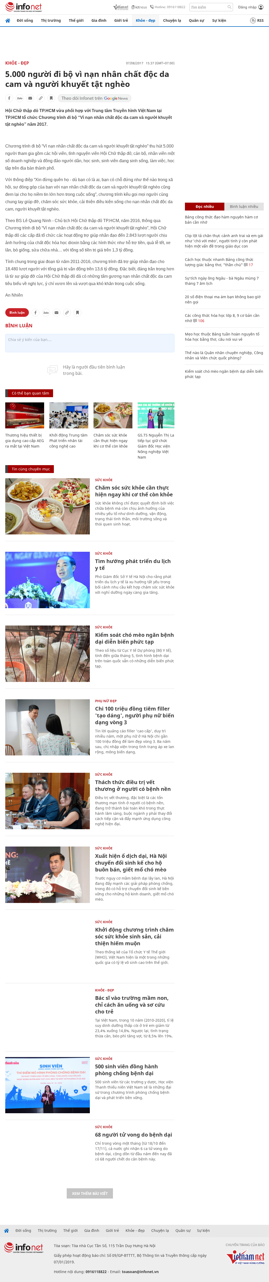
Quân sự (196, 20)
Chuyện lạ (172, 20)
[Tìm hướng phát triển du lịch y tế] (47, 580)
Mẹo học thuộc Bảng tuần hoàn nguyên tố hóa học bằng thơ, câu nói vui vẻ (222, 337)
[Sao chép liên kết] (41, 98)
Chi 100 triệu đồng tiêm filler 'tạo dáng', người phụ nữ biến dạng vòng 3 (134, 715)
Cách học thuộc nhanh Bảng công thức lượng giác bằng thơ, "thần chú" (219, 262)
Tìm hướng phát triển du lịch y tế (133, 564)
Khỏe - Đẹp (17, 63)
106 (200, 320)
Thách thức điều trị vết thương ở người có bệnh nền (133, 785)
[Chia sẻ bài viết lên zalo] (20, 98)
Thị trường (51, 20)
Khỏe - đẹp (145, 20)
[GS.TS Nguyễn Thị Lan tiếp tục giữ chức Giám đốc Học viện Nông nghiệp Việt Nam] (157, 415)
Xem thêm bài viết (90, 1193)
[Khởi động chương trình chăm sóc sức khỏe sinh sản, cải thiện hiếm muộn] (47, 948)
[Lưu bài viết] (51, 98)
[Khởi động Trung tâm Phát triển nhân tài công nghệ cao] (68, 415)
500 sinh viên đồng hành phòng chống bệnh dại (126, 1070)
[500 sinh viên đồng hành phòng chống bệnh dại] (47, 1085)
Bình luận (17, 312)
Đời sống (25, 20)
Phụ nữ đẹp (106, 700)
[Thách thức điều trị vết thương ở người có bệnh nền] (47, 801)
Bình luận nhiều (244, 206)
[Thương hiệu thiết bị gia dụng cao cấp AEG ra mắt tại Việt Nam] (24, 415)
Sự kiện (219, 20)
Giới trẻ (121, 20)
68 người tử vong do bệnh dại (133, 1134)
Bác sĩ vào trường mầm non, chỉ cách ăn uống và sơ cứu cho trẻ (132, 1004)
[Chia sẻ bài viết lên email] (30, 98)
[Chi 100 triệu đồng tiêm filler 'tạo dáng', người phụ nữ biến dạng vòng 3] (47, 727)
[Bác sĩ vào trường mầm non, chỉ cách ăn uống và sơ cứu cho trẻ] (47, 1017)
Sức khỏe (103, 479)
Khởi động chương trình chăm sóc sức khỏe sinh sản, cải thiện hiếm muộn (134, 936)
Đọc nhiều (205, 206)
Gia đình (98, 20)
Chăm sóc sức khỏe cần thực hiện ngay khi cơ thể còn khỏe (111, 441)
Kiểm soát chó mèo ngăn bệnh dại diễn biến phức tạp (134, 638)
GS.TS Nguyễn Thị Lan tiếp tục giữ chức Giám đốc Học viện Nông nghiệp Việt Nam (157, 446)
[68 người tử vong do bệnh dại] (47, 1153)
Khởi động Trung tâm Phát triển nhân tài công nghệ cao (68, 441)
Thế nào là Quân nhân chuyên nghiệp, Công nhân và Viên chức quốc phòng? (224, 355)
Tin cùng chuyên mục (31, 468)
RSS (260, 20)
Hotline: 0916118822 (170, 7)
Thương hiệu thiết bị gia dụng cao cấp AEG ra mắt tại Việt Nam (24, 441)
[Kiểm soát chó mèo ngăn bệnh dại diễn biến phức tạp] (47, 654)
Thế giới (76, 20)
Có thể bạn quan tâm (30, 393)
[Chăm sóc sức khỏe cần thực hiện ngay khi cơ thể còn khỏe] (113, 415)
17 (250, 264)
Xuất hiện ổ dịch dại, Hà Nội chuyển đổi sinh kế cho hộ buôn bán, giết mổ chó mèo (131, 862)
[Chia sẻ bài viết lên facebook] (9, 98)
